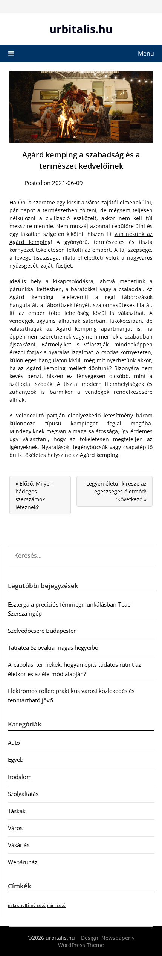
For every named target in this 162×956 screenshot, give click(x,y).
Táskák (17, 811)
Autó (14, 742)
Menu (146, 53)
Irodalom (20, 777)
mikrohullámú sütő (27, 905)
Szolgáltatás (23, 793)
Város (15, 828)
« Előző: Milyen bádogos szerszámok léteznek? (34, 495)
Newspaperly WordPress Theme (96, 941)
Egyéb (15, 759)
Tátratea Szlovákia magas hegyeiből (54, 647)
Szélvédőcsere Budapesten (42, 630)
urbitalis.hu (81, 28)
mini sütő (56, 905)
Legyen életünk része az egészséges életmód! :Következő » (116, 491)
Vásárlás (18, 845)
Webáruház (22, 862)
